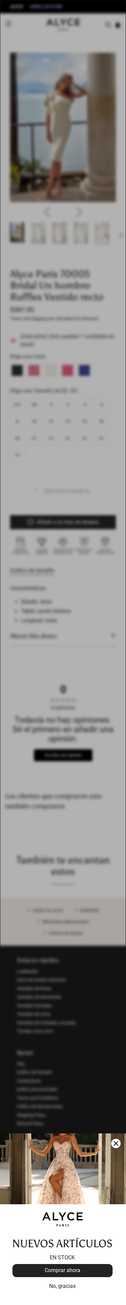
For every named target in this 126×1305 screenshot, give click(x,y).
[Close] (116, 1143)
